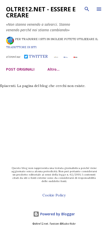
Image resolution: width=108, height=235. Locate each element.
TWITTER (38, 56)
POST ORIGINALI (20, 69)
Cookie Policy (54, 195)
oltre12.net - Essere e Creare (41, 12)
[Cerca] (87, 9)
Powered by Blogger (57, 214)
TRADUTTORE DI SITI (21, 47)
